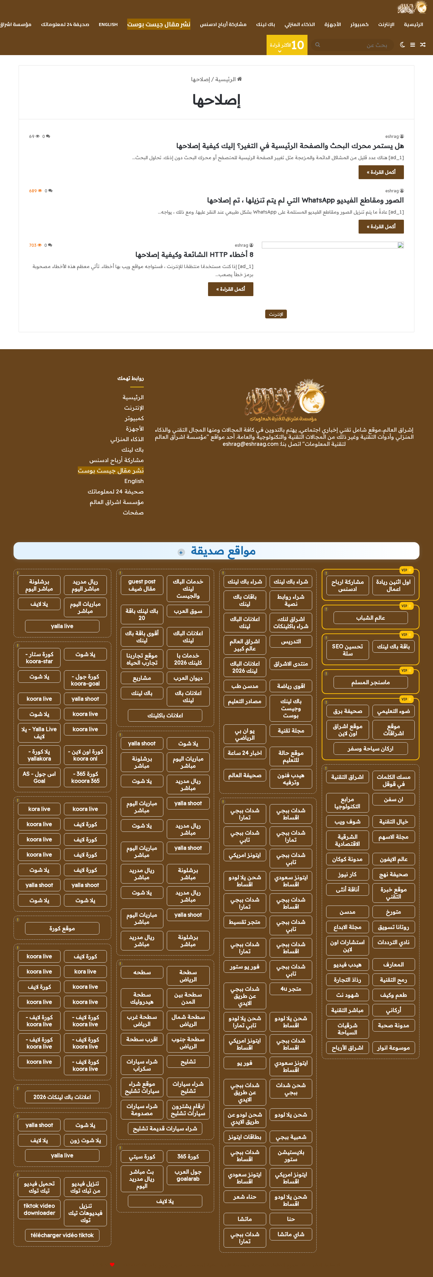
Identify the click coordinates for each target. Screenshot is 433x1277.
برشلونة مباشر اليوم (39, 585)
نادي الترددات (394, 942)
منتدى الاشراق (291, 663)
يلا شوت (188, 743)
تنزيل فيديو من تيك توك (85, 1187)
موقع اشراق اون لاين (348, 730)
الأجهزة (332, 24)
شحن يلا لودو (291, 1114)
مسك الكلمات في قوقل (394, 780)
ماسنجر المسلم (370, 682)
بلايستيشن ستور (291, 1155)
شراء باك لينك (291, 581)
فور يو (244, 1062)
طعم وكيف (393, 994)
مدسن (348, 911)
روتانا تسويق (393, 926)
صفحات (133, 512)
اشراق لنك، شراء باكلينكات (291, 622)
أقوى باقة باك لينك (142, 637)
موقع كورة (62, 928)
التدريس (291, 641)
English (108, 24)
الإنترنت (386, 24)
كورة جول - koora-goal (85, 680)
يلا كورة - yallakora (39, 755)
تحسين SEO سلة (347, 650)
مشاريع (142, 677)
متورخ (393, 911)
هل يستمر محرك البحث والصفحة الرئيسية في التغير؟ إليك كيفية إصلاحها (290, 145)
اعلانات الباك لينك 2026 (245, 667)
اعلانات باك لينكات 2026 (62, 1096)
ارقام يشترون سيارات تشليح (188, 1109)
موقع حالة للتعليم (291, 756)
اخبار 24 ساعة (245, 752)
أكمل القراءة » (381, 172)
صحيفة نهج (393, 874)
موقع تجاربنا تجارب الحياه (142, 659)
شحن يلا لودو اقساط (245, 881)
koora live (39, 698)
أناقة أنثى (347, 889)
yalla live (62, 626)
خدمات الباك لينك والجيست (188, 588)
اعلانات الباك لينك (245, 622)
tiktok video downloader (39, 1209)
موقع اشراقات (393, 730)
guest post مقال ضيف (142, 585)
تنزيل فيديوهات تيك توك (85, 1212)
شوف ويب (348, 821)
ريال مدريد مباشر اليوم (85, 585)
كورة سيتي (142, 1156)
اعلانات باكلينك (165, 715)
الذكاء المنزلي (299, 24)
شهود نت (347, 994)
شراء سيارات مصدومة (142, 1109)
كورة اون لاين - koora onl (85, 755)
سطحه (142, 972)
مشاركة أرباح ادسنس (223, 24)
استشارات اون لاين (347, 946)
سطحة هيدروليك (142, 998)
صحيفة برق (347, 710)
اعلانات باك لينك (188, 696)
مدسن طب (244, 685)
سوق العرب (188, 610)
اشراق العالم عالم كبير (245, 645)
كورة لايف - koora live (85, 1021)
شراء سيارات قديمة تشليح (165, 1128)
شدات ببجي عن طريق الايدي (244, 995)
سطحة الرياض (188, 976)
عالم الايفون (394, 859)
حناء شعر (244, 1196)
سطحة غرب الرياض (142, 1020)
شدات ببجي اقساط (290, 814)
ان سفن (393, 799)
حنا (291, 1218)
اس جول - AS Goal (39, 777)
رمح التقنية (393, 979)
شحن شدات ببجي (291, 1088)
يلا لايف (165, 1201)
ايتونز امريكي (245, 854)
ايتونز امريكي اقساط (245, 1044)
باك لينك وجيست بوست (291, 708)
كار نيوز (347, 874)
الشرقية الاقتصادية (347, 840)
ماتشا (245, 1218)
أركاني (393, 1010)
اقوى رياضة (291, 685)
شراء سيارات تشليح (188, 1087)
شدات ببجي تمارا (244, 814)
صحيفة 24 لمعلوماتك (65, 24)
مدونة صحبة (393, 1025)
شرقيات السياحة (348, 1029)
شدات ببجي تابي (244, 836)
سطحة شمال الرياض (188, 1020)
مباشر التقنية (347, 1010)
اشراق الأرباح (347, 1047)
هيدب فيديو (348, 964)
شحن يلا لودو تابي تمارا (245, 1022)
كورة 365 (188, 1156)
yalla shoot (142, 743)
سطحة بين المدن (188, 998)
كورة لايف (85, 824)
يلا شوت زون (85, 1140)
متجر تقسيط (244, 921)
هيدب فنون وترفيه (290, 779)
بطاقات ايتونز (244, 1136)
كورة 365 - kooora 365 (85, 777)
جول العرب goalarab (188, 1175)
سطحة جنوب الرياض (188, 1043)
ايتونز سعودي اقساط (291, 881)
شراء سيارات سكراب (142, 1065)
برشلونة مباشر (142, 762)
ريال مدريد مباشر (188, 784)
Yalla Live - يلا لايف (39, 733)
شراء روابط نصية (290, 600)
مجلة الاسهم (394, 836)
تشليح (188, 1061)
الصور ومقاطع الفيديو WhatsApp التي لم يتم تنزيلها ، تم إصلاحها (305, 200)
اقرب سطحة (142, 1039)
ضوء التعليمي (393, 710)
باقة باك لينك (393, 646)
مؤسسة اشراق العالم (117, 501)
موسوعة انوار (393, 1047)
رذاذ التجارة (347, 979)
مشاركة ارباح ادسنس (348, 585)
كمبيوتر (359, 24)
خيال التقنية (393, 821)
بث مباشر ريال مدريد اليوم (142, 1178)
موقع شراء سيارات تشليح (142, 1087)
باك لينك (265, 24)
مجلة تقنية (291, 730)
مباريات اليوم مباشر (188, 762)
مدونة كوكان (347, 859)
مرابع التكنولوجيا (347, 803)
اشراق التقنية (347, 776)
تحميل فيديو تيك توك (39, 1187)
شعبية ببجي (291, 1136)
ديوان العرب (188, 677)
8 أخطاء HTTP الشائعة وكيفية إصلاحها (194, 254)
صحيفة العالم (244, 775)
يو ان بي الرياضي (245, 734)
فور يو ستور (244, 966)
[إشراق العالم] (412, 7)
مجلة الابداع (348, 926)
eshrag (392, 136)
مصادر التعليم (244, 701)
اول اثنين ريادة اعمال (393, 585)
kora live (39, 808)
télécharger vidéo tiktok (62, 1235)
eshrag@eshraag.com (250, 443)
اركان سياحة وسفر (370, 748)
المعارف (393, 964)
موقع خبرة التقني (394, 893)
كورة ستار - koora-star (39, 658)
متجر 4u (290, 988)
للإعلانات (101, 1265)
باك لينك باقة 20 (142, 614)
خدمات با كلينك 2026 (188, 659)
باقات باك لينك (245, 600)
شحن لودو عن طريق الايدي (245, 1118)
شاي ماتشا (291, 1234)
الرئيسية (413, 24)
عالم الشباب (370, 617)
